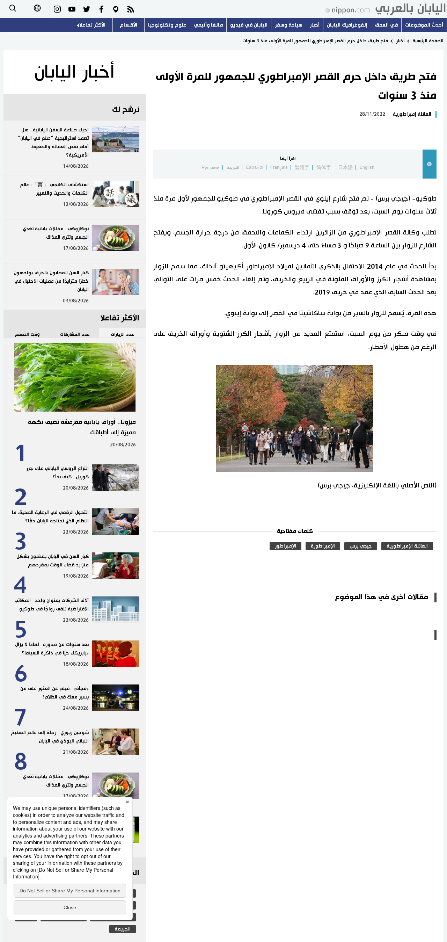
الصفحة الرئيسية (428, 41)
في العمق (386, 25)
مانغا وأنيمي (208, 25)
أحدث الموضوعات (424, 25)
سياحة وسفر (288, 25)
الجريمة (123, 929)
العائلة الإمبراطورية (407, 546)
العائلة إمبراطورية (412, 114)
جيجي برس (361, 546)
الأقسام (128, 25)
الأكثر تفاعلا (92, 25)
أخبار (315, 25)
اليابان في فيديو (249, 25)
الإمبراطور (285, 546)
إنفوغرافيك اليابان (347, 25)
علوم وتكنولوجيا (167, 25)
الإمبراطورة (323, 546)
